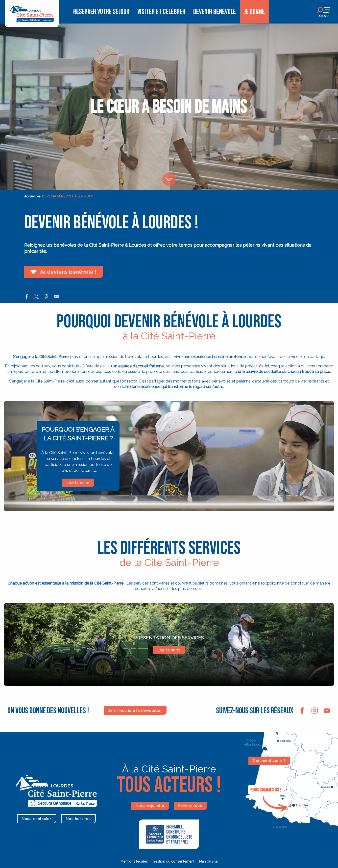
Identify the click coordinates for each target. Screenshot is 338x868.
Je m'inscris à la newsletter (135, 710)
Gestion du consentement (173, 861)
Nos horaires (78, 819)
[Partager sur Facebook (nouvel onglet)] (26, 297)
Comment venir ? (269, 760)
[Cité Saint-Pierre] (32, 11)
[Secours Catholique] (169, 834)
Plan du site (208, 861)
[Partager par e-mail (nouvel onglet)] (56, 297)
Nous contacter (36, 819)
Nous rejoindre (150, 805)
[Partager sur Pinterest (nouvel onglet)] (46, 297)
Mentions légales (134, 861)
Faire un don (190, 805)
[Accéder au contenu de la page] (169, 169)
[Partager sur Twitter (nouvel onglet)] (36, 297)
